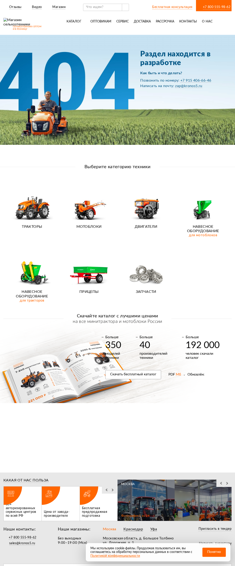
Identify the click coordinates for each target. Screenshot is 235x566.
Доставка (142, 21)
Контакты (188, 21)
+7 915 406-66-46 (195, 80)
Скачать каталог (133, 374)
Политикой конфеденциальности (115, 556)
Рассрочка (165, 21)
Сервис (122, 21)
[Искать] (125, 7)
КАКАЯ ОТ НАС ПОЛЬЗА (26, 480)
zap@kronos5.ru (188, 86)
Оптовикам (100, 21)
